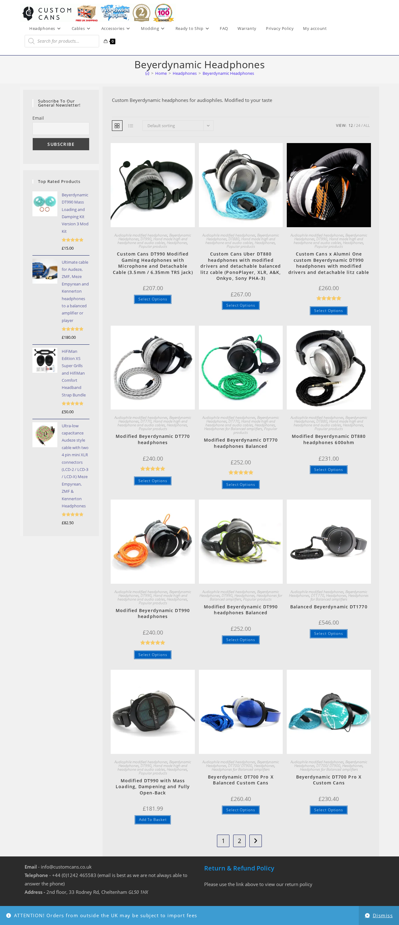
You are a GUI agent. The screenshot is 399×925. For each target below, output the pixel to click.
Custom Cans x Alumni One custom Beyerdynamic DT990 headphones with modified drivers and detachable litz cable (328, 263)
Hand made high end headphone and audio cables (152, 240)
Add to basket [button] (153, 819)
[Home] (147, 73)
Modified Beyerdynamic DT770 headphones (153, 439)
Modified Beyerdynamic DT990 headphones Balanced (241, 610)
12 (351, 125)
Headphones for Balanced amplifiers (233, 428)
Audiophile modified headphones (140, 235)
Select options (152, 299)
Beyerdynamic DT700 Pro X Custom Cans (329, 780)
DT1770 (317, 595)
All (366, 125)
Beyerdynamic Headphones (228, 73)
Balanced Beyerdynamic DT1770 (329, 607)
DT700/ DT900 (240, 765)
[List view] (131, 125)
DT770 (146, 421)
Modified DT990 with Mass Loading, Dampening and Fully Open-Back (153, 787)
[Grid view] (117, 125)
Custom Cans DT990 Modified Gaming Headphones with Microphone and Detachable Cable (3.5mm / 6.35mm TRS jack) (153, 263)
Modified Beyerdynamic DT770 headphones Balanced (241, 443)
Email (38, 118)
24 (358, 125)
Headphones (177, 242)
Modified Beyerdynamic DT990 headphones (153, 613)
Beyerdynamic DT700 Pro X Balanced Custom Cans (240, 780)
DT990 (146, 239)
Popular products (153, 246)
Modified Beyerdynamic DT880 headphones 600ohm (329, 439)
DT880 (233, 239)
